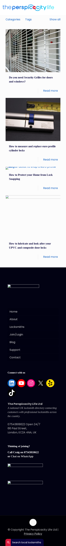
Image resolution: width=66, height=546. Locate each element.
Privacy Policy (33, 534)
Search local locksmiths (26, 542)
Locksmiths (16, 327)
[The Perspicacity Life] (28, 7)
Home (13, 312)
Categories (13, 19)
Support (14, 350)
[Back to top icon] (33, 522)
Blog (12, 342)
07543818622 (31, 452)
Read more (50, 91)
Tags (28, 19)
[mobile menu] (60, 7)
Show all (55, 19)
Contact (15, 357)
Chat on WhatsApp (22, 456)
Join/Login (16, 334)
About (13, 319)
